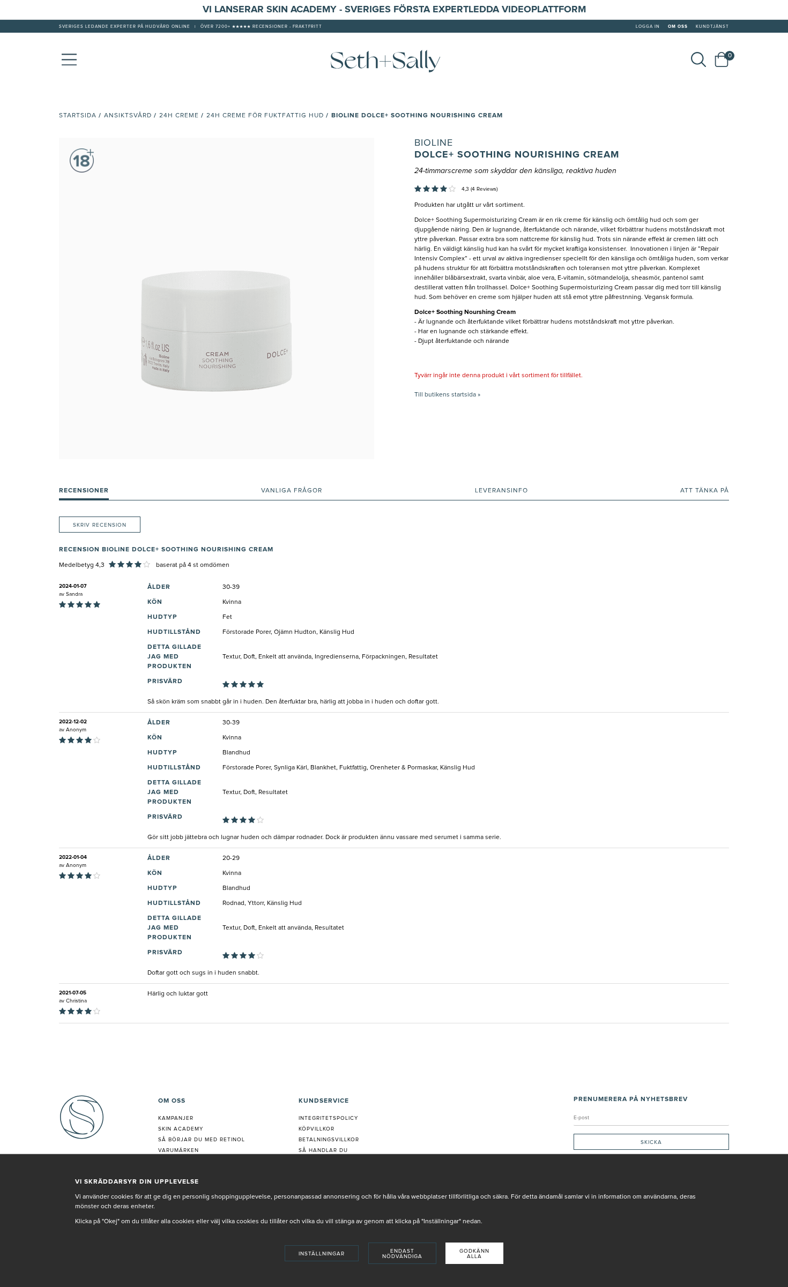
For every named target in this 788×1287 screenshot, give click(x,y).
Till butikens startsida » (447, 395)
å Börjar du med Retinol (203, 1139)
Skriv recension (100, 525)
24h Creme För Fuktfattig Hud (265, 116)
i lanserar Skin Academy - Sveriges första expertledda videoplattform (397, 9)
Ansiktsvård (128, 116)
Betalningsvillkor (329, 1139)
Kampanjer (176, 1118)
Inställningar (322, 1253)
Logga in (648, 27)
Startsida (77, 116)
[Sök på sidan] (698, 59)
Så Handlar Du (323, 1150)
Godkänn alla (474, 1253)
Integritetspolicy (328, 1118)
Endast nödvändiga (402, 1253)
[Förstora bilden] (216, 298)
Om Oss (678, 27)
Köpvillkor (316, 1129)
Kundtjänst (712, 27)
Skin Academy (180, 1129)
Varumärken (178, 1150)
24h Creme (179, 116)
